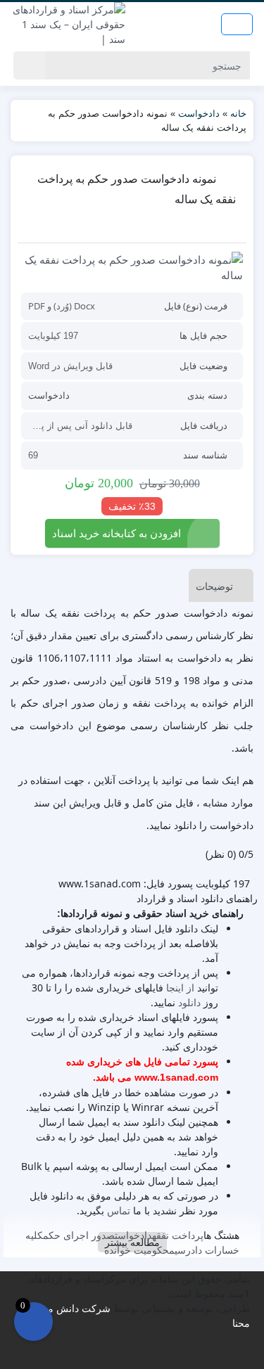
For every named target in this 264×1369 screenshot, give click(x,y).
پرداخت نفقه (177, 1235)
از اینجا (180, 987)
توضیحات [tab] (214, 586)
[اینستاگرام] (133, 1354)
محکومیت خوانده (139, 1249)
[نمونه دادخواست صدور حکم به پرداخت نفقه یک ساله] (132, 267)
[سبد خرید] (33, 1321)
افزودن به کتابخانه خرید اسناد (116, 533)
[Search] (29, 65)
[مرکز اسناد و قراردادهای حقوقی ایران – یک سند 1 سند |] (66, 24)
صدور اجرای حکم (79, 1235)
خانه (238, 113)
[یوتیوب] (142, 1354)
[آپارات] (160, 1354)
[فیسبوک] (114, 1354)
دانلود (189, 1002)
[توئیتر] (105, 1354)
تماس (118, 1210)
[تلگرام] (123, 1354)
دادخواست (199, 113)
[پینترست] (151, 1354)
